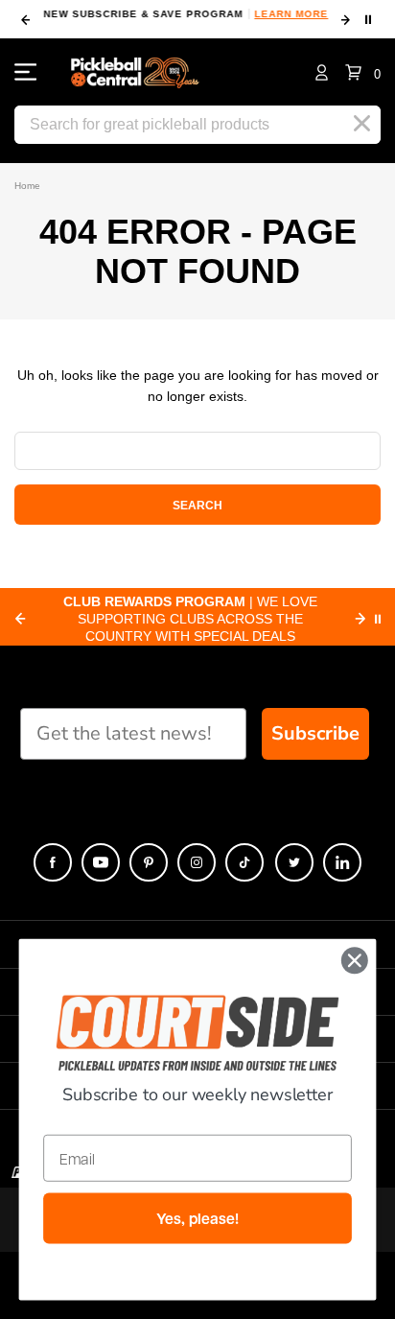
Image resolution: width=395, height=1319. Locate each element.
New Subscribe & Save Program (185, 14)
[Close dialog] (354, 961)
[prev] (25, 20)
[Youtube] (100, 862)
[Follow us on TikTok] (244, 862)
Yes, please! (197, 1219)
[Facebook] (53, 862)
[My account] (321, 72)
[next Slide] (360, 618)
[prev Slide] (20, 618)
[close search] (362, 123)
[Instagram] (196, 862)
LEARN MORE (291, 14)
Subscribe (315, 733)
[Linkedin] (342, 862)
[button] (363, 71)
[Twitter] (294, 862)
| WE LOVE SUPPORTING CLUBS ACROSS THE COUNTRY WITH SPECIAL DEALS (190, 619)
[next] (345, 20)
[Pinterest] (148, 862)
